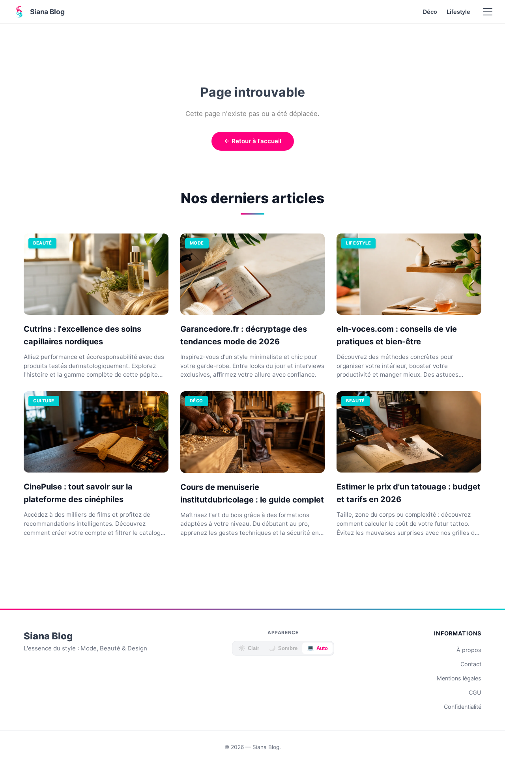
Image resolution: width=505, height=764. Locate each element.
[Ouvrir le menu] (487, 11)
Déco (430, 11)
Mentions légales (459, 678)
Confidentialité (462, 706)
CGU (475, 692)
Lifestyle (458, 11)
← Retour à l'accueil (252, 141)
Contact (470, 664)
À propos (468, 649)
